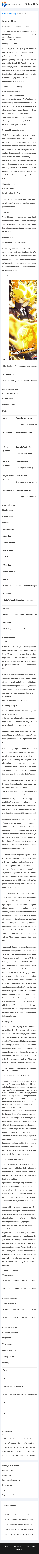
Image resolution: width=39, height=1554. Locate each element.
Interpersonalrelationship (11, 1480)
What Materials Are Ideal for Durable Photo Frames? (19, 1515)
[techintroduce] (12, 4)
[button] (34, 4)
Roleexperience (7, 1485)
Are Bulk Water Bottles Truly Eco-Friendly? (19, 1451)
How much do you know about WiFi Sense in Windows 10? (19, 1534)
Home (4, 14)
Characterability (7, 1475)
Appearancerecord (8, 1490)
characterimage (7, 1470)
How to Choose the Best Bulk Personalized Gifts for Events (19, 1520)
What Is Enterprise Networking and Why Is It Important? (19, 1524)
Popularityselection (9, 1495)
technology (12, 14)
